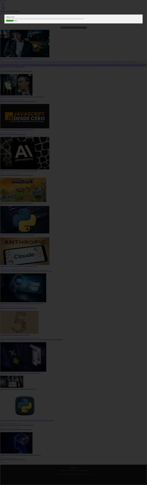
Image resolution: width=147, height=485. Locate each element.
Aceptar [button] (8, 20)
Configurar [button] (15, 20)
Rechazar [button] (11, 20)
